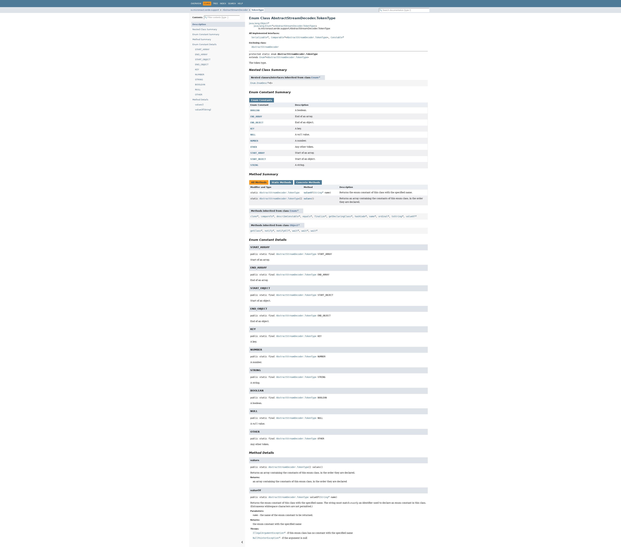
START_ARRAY (202, 49)
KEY (197, 69)
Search (232, 3)
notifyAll (282, 230)
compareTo (266, 216)
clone (253, 216)
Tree (215, 3)
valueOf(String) (203, 109)
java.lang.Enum (263, 26)
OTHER (198, 94)
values (307, 198)
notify (268, 230)
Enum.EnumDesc (258, 83)
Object (294, 225)
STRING (199, 79)
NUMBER (199, 74)
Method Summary (201, 39)
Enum (262, 57)
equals (306, 216)
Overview (196, 3)
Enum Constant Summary (205, 34)
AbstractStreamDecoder (235, 10)
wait (294, 230)
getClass (255, 230)
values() (199, 104)
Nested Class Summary (204, 29)
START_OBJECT (202, 59)
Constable (336, 37)
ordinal (382, 216)
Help (240, 3)
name (371, 216)
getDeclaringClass (340, 216)
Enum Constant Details (204, 44)
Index (223, 3)
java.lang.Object (258, 23)
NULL (198, 89)
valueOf (308, 192)
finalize (319, 216)
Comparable (277, 37)
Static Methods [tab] (281, 182)
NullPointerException (266, 538)
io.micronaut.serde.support (205, 10)
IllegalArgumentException (268, 533)
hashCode (360, 216)
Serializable (259, 37)
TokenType (257, 10)
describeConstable (288, 216)
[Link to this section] (289, 70)
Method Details (200, 99)
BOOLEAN (200, 84)
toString (397, 216)
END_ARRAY (201, 54)
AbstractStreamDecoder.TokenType (295, 26)
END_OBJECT (201, 64)
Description (199, 24)
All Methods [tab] (259, 182)
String (318, 192)
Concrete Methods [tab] (308, 182)
